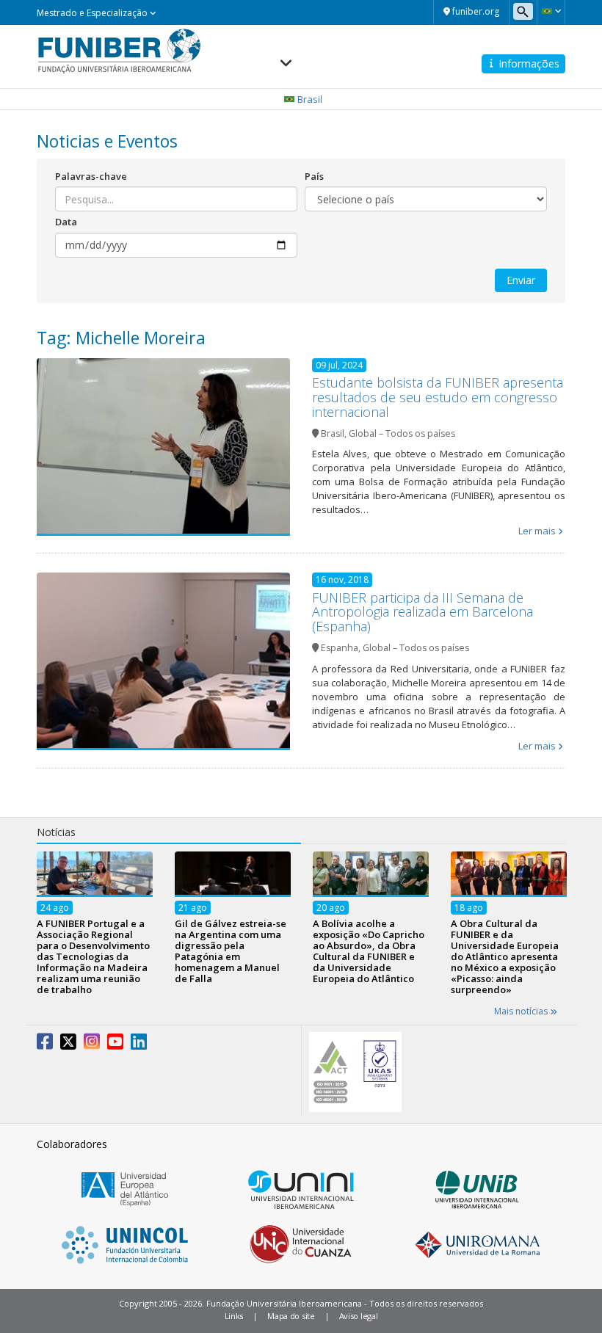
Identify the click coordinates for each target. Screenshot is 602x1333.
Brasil (332, 433)
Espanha (339, 648)
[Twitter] (68, 1044)
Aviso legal (358, 1315)
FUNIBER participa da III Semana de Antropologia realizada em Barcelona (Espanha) (422, 612)
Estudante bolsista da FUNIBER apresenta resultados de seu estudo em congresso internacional (437, 397)
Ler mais (537, 530)
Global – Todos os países (402, 433)
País (314, 176)
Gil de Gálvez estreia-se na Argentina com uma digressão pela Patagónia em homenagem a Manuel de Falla (230, 951)
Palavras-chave (91, 176)
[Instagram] (92, 1044)
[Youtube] (115, 1044)
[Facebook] (45, 1044)
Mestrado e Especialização (93, 13)
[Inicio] (119, 50)
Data (66, 221)
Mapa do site (290, 1315)
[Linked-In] (139, 1044)
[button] (551, 11)
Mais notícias (522, 1011)
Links (234, 1315)
